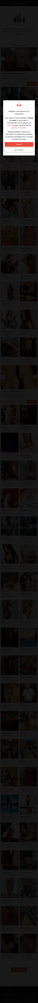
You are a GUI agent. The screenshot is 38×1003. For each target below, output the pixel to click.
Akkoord (19, 144)
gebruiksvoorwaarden (18, 128)
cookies (10, 125)
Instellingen (19, 150)
